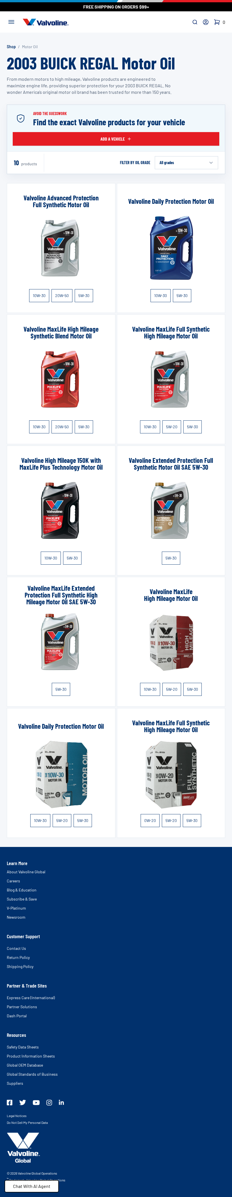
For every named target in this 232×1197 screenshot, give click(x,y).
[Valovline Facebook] (9, 1102)
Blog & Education (21, 889)
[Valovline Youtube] (36, 1102)
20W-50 (62, 295)
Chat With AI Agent (31, 1186)
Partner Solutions (22, 1006)
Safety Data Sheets (23, 1047)
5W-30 (83, 295)
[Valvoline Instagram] (49, 1102)
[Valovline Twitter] (22, 1102)
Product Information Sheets (31, 1056)
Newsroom (16, 917)
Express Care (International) (31, 997)
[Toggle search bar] (195, 22)
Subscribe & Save (22, 899)
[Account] (205, 22)
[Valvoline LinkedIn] (61, 1102)
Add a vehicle (112, 138)
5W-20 (171, 426)
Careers (13, 880)
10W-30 (39, 295)
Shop (11, 46)
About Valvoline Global (26, 871)
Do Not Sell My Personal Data (27, 1122)
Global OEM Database (25, 1065)
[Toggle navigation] (11, 21)
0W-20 (150, 820)
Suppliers (15, 1083)
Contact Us (16, 948)
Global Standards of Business (32, 1074)
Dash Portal (17, 1015)
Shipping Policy (20, 966)
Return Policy (18, 957)
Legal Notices (17, 1116)
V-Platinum (16, 908)
